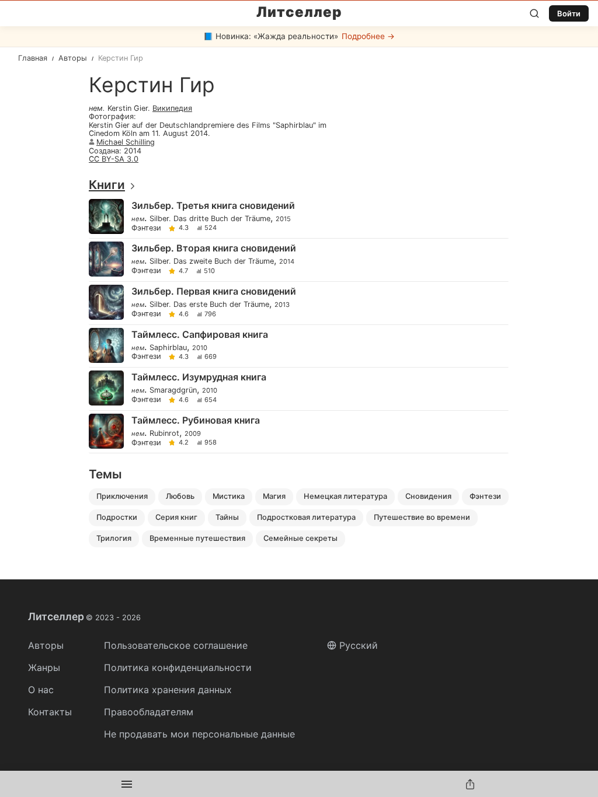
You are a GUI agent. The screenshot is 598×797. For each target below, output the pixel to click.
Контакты (50, 712)
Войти (568, 13)
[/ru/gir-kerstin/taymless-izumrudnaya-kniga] (298, 389)
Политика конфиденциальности (178, 667)
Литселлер (299, 12)
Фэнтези (146, 228)
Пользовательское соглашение (176, 645)
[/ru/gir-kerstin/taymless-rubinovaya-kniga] (298, 432)
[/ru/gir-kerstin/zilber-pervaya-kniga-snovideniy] (298, 303)
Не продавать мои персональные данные (199, 734)
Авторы (46, 645)
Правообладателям (148, 712)
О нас (41, 689)
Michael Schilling (125, 142)
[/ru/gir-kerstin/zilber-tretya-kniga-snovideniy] (298, 217)
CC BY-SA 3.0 (113, 159)
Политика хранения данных (168, 689)
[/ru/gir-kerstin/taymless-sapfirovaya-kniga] (298, 346)
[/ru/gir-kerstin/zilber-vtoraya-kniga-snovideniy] (298, 260)
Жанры (44, 667)
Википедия (172, 108)
